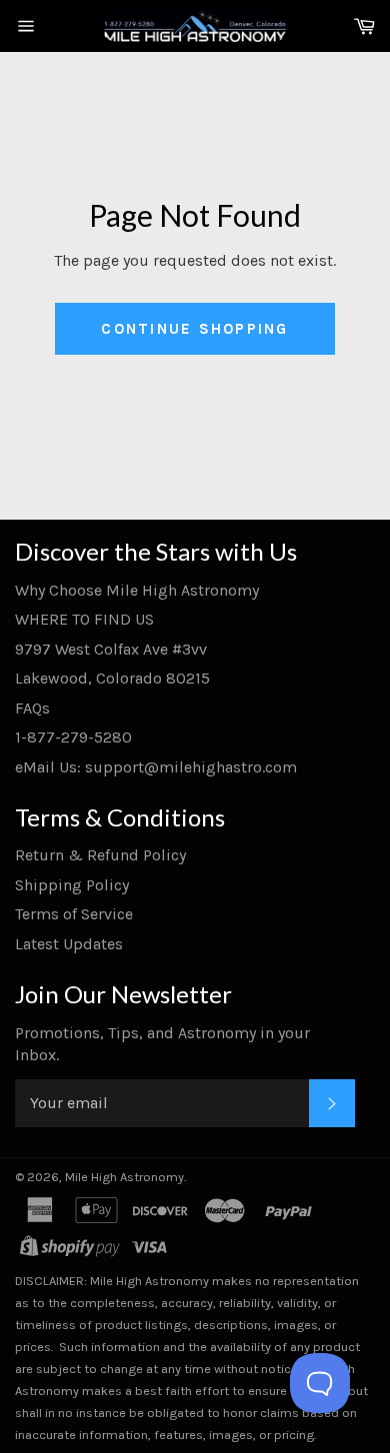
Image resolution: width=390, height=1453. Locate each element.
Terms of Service (74, 913)
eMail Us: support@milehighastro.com (156, 766)
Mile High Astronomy (124, 1176)
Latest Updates (69, 943)
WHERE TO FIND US (84, 619)
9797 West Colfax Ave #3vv (111, 649)
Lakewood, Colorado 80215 (112, 678)
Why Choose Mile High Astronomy (137, 590)
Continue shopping (194, 329)
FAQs (32, 708)
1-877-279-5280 (73, 736)
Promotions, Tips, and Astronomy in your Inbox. (162, 1043)
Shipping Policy (72, 884)
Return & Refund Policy (100, 854)
